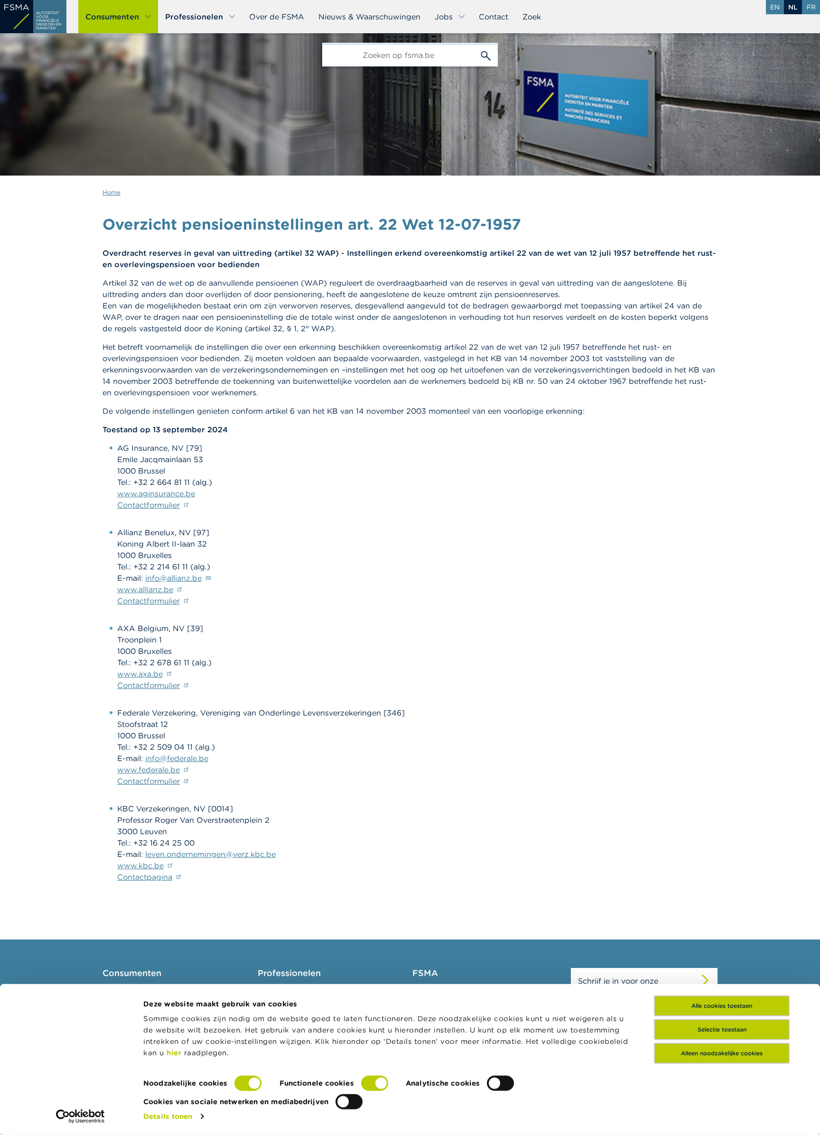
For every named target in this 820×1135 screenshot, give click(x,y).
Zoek (531, 16)
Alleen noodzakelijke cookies (722, 1053)
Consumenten (112, 16)
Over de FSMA (276, 16)
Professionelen (194, 16)
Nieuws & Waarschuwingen (369, 16)
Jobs (444, 16)
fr (811, 7)
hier (175, 1052)
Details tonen (167, 1116)
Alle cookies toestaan (721, 1005)
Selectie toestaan (722, 1029)
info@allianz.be (173, 578)
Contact (493, 16)
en (775, 7)
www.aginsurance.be (156, 493)
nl (793, 7)
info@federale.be (176, 758)
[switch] (374, 1083)
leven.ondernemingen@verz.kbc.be (210, 854)
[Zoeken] (486, 54)
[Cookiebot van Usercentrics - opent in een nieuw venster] (80, 1116)
